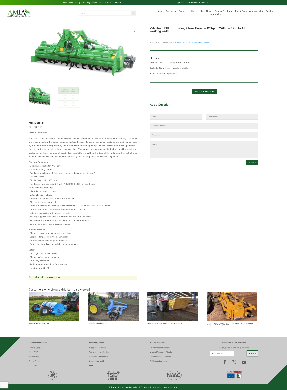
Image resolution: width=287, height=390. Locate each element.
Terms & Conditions (36, 348)
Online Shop (215, 15)
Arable (171, 42)
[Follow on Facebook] (225, 362)
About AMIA (33, 352)
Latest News (205, 12)
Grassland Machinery (97, 348)
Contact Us (33, 365)
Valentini (206, 42)
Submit (252, 162)
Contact (270, 12)
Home (159, 12)
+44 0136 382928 (114, 2)
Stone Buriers (196, 42)
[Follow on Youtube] (243, 362)
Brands (183, 12)
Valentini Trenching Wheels (161, 352)
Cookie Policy (34, 361)
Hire (193, 12)
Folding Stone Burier (183, 42)
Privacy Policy (34, 356)
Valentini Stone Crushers (160, 348)
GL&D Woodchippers (158, 361)
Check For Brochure (204, 91)
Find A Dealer (222, 12)
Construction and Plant (98, 361)
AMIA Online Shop (70, 2)
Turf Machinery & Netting (99, 352)
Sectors (170, 12)
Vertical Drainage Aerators (160, 356)
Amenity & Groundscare (98, 356)
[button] (134, 31)
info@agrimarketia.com (93, 2)
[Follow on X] (234, 362)
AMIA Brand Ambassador (249, 12)
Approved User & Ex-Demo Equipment (192, 2)
